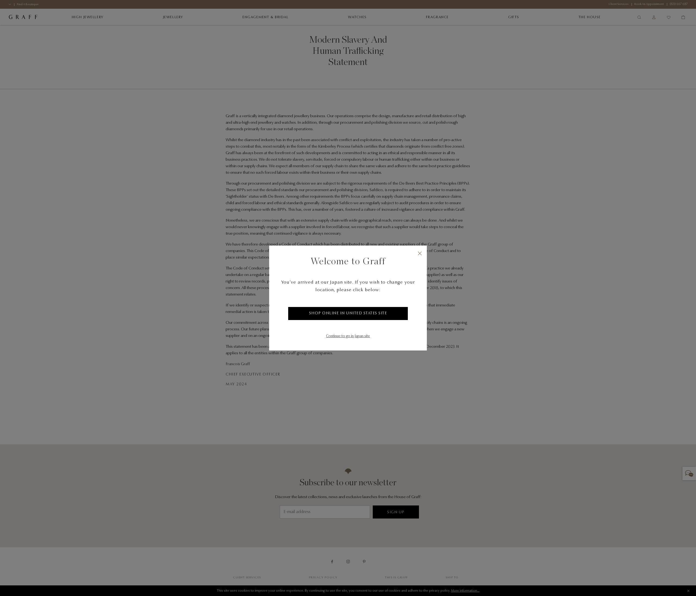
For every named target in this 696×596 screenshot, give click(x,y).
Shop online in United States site (348, 313)
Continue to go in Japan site (348, 336)
